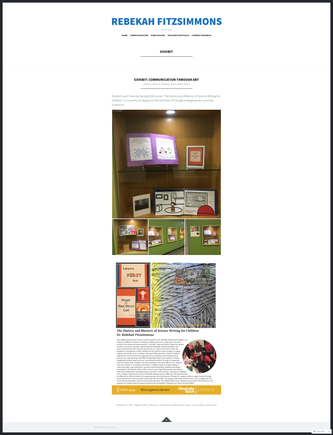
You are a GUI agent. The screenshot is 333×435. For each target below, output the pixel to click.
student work (211, 405)
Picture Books (177, 84)
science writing (197, 405)
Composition (164, 405)
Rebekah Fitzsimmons (166, 21)
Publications (158, 35)
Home (124, 35)
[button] (166, 164)
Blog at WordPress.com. (105, 427)
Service (187, 84)
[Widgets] (166, 419)
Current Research (201, 35)
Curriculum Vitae (139, 35)
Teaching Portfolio (178, 35)
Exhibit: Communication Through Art (166, 79)
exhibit (174, 405)
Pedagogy (165, 84)
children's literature (151, 84)
